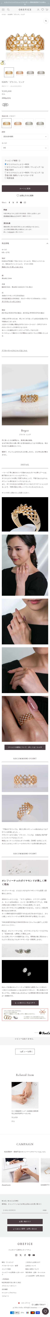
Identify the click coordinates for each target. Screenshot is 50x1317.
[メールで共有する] (25, 202)
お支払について (31, 1265)
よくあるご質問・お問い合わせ (25, 1229)
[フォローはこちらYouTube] (34, 1255)
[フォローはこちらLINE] (29, 1255)
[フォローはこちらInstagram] (16, 1255)
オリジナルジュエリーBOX (18, 164)
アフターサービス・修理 (10, 1265)
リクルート (5, 1296)
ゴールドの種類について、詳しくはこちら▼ (25, 747)
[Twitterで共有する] (13, 202)
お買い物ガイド (25, 1221)
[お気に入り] (45, 1311)
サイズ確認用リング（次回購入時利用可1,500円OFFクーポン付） (25, 1112)
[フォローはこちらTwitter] (20, 1255)
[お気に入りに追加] (35, 1085)
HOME (4, 14)
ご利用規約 (5, 1279)
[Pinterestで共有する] (17, 202)
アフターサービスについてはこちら (14, 350)
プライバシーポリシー (9, 1286)
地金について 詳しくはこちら (12, 267)
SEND (45, 1210)
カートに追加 (25, 188)
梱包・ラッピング (8, 1262)
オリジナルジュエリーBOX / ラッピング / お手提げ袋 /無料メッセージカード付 (24, 174)
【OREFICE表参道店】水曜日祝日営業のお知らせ (25, 3)
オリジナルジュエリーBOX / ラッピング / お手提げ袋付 (24, 168)
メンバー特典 (6, 1269)
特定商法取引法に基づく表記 (11, 1282)
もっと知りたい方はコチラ (25, 1003)
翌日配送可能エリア (10, 216)
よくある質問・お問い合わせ (35, 1275)
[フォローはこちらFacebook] (25, 1255)
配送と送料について (32, 1269)
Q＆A (11, 232)
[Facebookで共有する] (9, 202)
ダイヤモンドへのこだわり (11, 301)
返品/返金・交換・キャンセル (35, 1272)
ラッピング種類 (11, 161)
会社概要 (5, 1289)
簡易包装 (10, 178)
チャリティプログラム (9, 1292)
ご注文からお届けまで (33, 1262)
